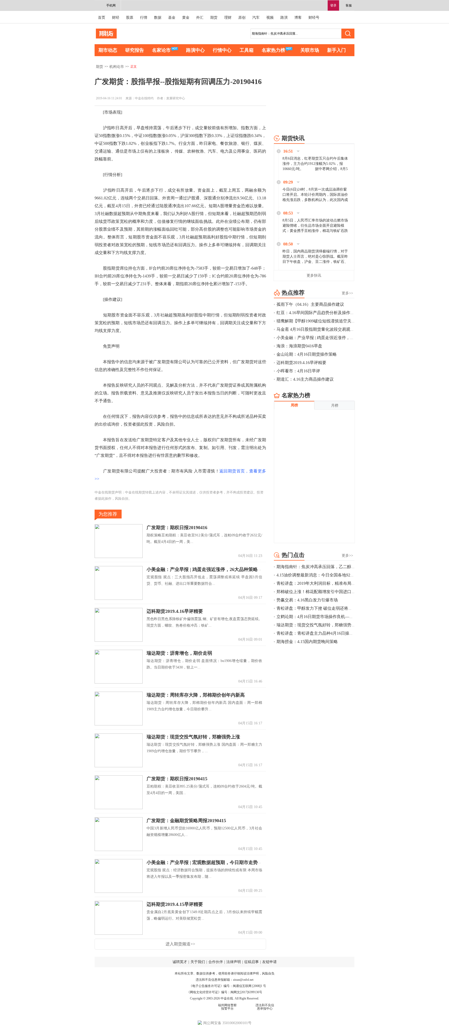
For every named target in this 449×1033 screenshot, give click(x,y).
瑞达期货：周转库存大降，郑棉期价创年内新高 (196, 695)
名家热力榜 (273, 50)
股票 (129, 18)
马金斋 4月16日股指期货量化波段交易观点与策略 (321, 329)
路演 (284, 18)
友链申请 (269, 962)
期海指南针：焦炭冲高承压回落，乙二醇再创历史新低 (326, 566)
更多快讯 (314, 275)
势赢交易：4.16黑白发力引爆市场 (307, 600)
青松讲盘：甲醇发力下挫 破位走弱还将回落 (316, 608)
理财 (228, 18)
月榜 (334, 405)
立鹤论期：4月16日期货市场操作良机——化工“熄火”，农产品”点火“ (339, 616)
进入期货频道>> (180, 944)
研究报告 (134, 50)
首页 (101, 18)
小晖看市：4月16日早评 (298, 371)
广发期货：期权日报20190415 (177, 778)
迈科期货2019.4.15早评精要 (175, 904)
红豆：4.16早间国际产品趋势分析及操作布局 (317, 312)
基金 (171, 18)
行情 (143, 18)
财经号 (313, 18)
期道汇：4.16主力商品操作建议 (305, 379)
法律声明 (233, 962)
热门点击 (293, 555)
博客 (298, 18)
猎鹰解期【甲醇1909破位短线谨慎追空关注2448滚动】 (326, 321)
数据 (157, 18)
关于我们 (197, 962)
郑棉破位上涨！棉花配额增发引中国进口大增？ (320, 591)
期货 (213, 18)
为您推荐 (107, 514)
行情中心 (222, 50)
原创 (242, 18)
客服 (349, 5)
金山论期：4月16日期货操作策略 (306, 354)
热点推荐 (293, 292)
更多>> (347, 293)
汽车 (256, 18)
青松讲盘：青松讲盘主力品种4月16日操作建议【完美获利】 (331, 633)
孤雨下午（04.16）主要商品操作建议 (310, 304)
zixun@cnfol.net (243, 980)
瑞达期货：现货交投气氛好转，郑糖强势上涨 (193, 736)
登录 (333, 5)
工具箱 (247, 50)
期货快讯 (293, 138)
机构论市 (116, 67)
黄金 (185, 18)
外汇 (199, 18)
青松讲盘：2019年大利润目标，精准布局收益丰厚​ (322, 583)
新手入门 (336, 50)
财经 (115, 18)
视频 (270, 18)
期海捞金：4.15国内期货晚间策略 (307, 641)
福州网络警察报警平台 (227, 1006)
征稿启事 (251, 962)
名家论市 (161, 50)
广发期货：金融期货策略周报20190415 (186, 820)
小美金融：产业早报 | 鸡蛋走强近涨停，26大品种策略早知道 (209, 569)
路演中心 (195, 50)
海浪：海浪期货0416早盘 (299, 346)
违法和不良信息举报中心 (264, 1006)
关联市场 (309, 50)
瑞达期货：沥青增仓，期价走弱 (179, 653)
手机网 (111, 5)
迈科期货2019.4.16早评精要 (175, 611)
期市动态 (107, 50)
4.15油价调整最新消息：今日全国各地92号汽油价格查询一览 (332, 575)
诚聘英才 (180, 962)
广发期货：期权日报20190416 (177, 527)
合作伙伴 (215, 962)
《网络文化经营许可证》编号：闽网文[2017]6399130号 (224, 992)
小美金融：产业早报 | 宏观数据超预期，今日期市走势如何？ (209, 862)
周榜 (294, 405)
